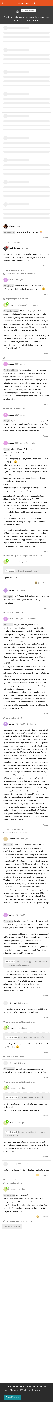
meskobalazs (12, 311)
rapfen (10, 624)
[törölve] (13, 1037)
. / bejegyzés (25, 3)
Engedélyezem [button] (12, 1397)
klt (8, 421)
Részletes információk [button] (31, 1390)
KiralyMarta (12, 370)
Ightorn (10, 286)
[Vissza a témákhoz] (2, 3)
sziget (11, 571)
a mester (11, 232)
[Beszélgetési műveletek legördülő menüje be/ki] (50, 3)
